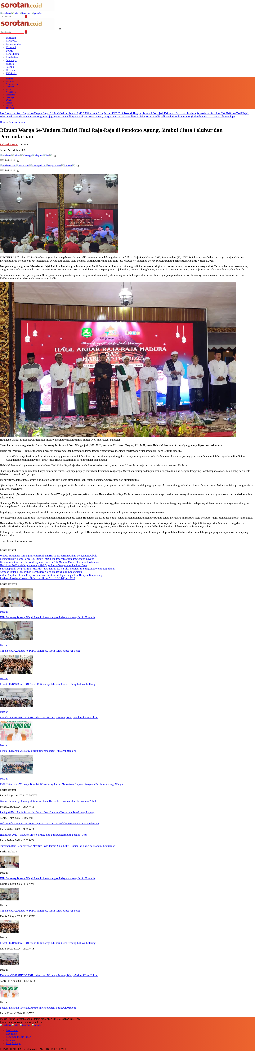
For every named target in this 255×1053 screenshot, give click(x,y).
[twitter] (15, 13)
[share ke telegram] (37, 155)
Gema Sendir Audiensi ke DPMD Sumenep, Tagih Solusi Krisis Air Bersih (40, 910)
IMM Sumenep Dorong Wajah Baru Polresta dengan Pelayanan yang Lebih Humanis (47, 878)
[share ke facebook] (6, 155)
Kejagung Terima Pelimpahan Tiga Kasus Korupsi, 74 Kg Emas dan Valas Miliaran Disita (95, 116)
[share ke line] (46, 155)
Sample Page (13, 1043)
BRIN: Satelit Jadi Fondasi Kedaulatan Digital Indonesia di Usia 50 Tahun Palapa (190, 116)
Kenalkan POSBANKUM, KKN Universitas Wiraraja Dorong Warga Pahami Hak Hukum (49, 975)
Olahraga (11, 60)
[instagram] (25, 13)
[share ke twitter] (16, 155)
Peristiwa (11, 41)
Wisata (10, 63)
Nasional (11, 37)
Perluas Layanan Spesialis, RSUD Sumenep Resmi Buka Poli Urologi (38, 1007)
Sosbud (10, 67)
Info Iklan (11, 1033)
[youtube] (37, 13)
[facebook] (5, 13)
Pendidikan (12, 54)
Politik (9, 50)
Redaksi (10, 1040)
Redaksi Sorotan (9, 144)
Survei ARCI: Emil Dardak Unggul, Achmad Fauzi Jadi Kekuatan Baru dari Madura (150, 113)
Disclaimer (12, 1030)
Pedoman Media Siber (18, 1037)
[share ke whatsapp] (26, 155)
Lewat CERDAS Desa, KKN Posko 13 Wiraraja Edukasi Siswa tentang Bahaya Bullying (48, 943)
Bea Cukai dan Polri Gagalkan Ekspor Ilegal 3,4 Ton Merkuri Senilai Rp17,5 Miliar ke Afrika (51, 113)
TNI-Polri (11, 73)
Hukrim (10, 70)
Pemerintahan (14, 44)
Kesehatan (12, 57)
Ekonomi (11, 47)
